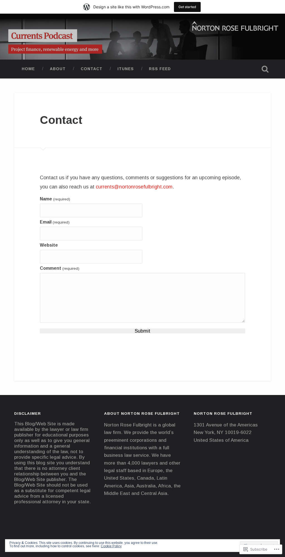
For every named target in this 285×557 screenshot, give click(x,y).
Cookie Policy (111, 546)
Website (49, 245)
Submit (142, 330)
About (58, 69)
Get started (187, 7)
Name (55, 199)
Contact (91, 69)
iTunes (125, 69)
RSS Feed (160, 69)
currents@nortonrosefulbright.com (134, 187)
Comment (59, 268)
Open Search (265, 69)
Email (54, 222)
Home (28, 69)
